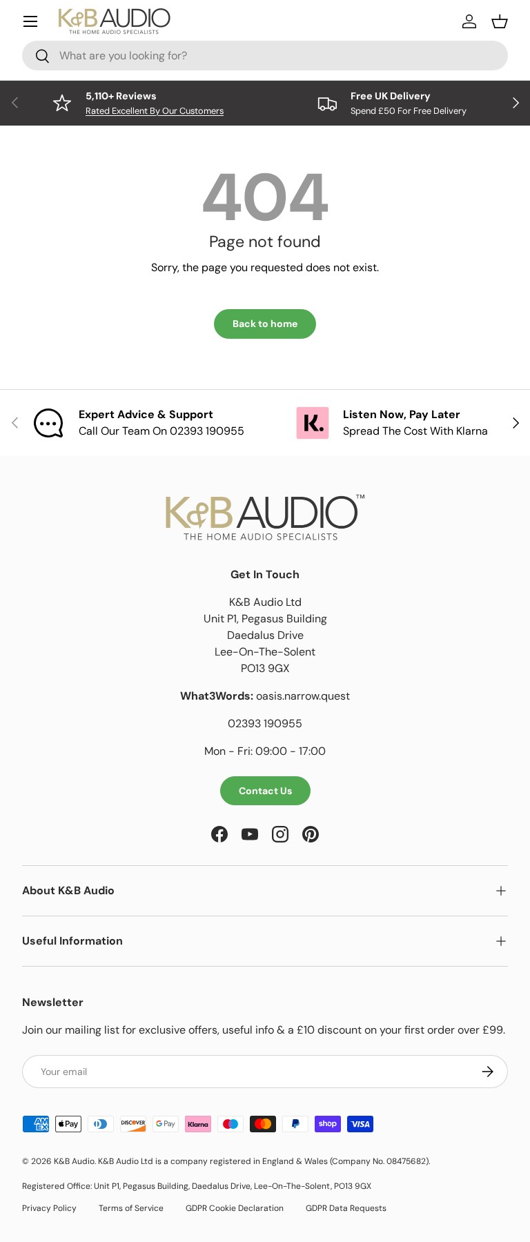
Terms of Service (131, 1208)
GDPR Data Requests (346, 1208)
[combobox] (265, 55)
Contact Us (265, 791)
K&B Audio (74, 1161)
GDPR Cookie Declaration (235, 1208)
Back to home (265, 323)
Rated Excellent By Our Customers (155, 111)
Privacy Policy (49, 1208)
